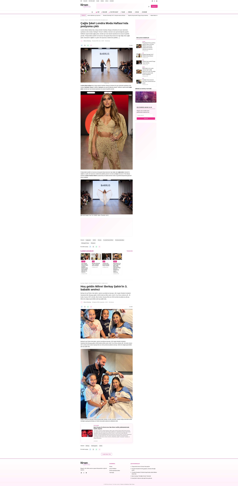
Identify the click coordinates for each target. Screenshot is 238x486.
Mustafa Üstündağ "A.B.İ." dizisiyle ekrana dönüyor (96, 264)
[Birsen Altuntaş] (85, 6)
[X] (154, 1)
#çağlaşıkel (88, 240)
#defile (94, 240)
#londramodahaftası (119, 240)
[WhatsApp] (88, 45)
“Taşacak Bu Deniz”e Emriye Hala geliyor (141, 466)
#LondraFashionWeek (108, 240)
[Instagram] (152, 1)
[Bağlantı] (91, 45)
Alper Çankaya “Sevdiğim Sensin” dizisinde (141, 476)
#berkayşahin (94, 445)
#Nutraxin (93, 243)
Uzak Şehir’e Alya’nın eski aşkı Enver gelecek (142, 478)
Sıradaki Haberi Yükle (106, 454)
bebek (100, 445)
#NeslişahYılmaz (85, 243)
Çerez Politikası (112, 468)
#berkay (87, 445)
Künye (110, 466)
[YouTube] (157, 1)
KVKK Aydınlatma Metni (114, 470)
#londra (99, 240)
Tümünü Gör (130, 251)
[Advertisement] (120, 6)
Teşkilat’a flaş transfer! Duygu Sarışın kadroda (101, 15)
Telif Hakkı (111, 472)
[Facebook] (82, 45)
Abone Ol (154, 6)
